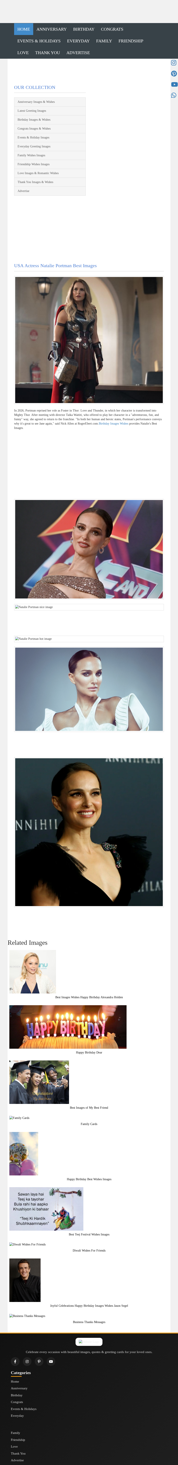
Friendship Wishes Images (33, 164)
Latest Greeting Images (32, 110)
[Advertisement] (89, 12)
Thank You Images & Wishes (35, 182)
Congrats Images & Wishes (34, 128)
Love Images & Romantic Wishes (38, 173)
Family (104, 40)
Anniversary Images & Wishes (36, 101)
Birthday (83, 29)
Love (23, 52)
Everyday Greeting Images (34, 146)
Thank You (47, 52)
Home (23, 29)
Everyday (78, 40)
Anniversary (51, 29)
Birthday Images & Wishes (34, 119)
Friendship (131, 40)
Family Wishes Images (31, 155)
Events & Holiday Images (33, 137)
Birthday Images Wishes (113, 423)
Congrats (112, 29)
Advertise (78, 52)
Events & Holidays (39, 40)
